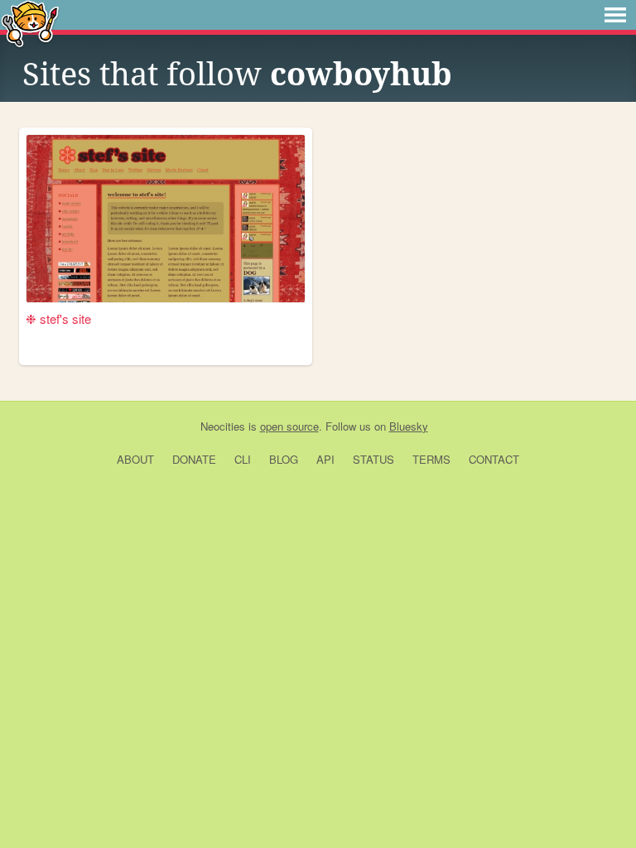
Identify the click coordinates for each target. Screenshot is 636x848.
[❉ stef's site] (166, 218)
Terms (431, 459)
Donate (194, 459)
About (135, 459)
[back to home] (30, 22)
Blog (283, 459)
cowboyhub (361, 74)
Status (373, 459)
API (325, 459)
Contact (494, 459)
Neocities (222, 426)
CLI (242, 459)
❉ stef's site (58, 318)
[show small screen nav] (615, 15)
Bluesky (408, 426)
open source (289, 426)
